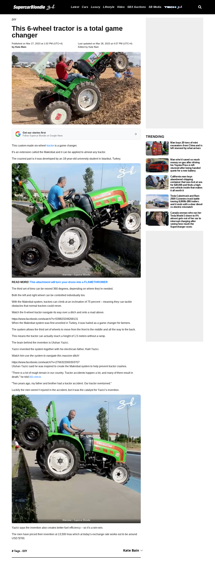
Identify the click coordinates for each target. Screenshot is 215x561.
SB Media (155, 7)
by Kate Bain (19, 47)
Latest (75, 7)
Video (121, 7)
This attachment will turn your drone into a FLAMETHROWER (69, 282)
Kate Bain (94, 47)
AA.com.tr (35, 376)
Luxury (95, 7)
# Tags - (19, 551)
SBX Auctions (136, 7)
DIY (14, 19)
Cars (85, 7)
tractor (50, 145)
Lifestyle (108, 7)
